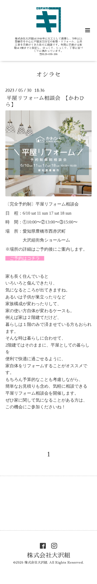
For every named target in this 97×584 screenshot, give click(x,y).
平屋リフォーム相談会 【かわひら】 (45, 101)
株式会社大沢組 (48, 555)
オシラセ (48, 74)
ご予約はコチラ (25, 258)
